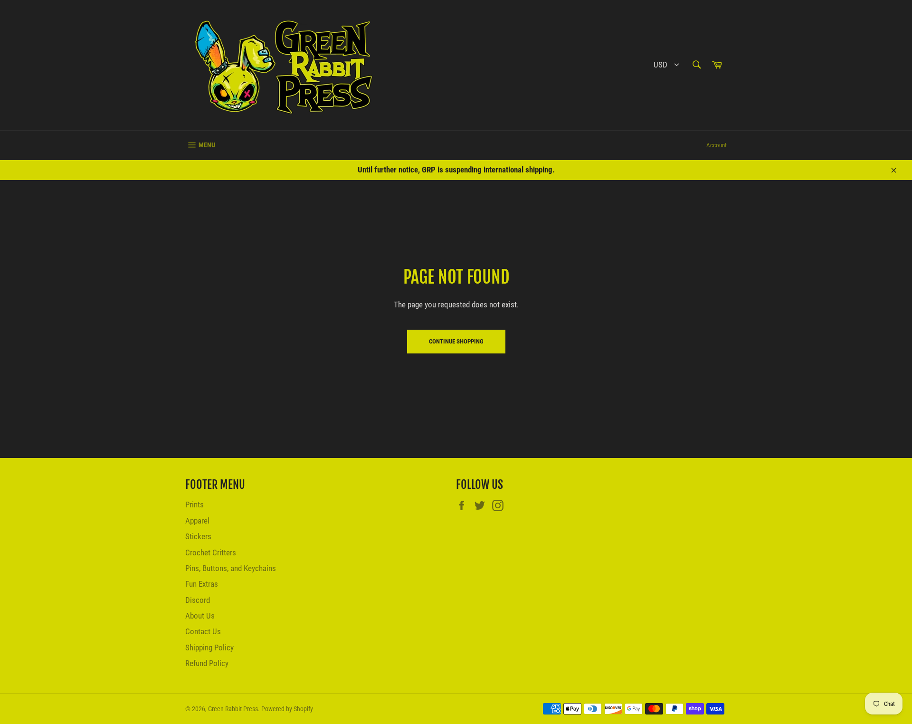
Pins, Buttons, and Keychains (230, 568)
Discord (197, 600)
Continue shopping (456, 341)
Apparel (197, 520)
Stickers (198, 536)
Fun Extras (201, 584)
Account (716, 145)
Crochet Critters (210, 552)
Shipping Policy (209, 647)
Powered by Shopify (287, 709)
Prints (194, 504)
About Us (200, 615)
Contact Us (203, 631)
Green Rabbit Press (233, 709)
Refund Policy (206, 663)
